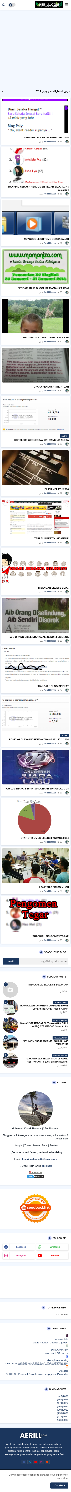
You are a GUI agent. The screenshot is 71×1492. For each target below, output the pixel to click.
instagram (21, 1255)
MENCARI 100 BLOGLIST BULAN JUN (48, 984)
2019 (62, 1420)
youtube (55, 1255)
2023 (62, 1406)
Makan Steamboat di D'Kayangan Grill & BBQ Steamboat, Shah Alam (44, 1025)
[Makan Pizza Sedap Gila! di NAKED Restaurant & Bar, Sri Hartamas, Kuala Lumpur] (10, 1060)
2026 (63, 1396)
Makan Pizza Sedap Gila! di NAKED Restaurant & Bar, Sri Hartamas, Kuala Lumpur (47, 1061)
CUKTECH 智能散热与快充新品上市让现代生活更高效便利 (37, 1363)
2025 (62, 1399)
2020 (62, 1416)
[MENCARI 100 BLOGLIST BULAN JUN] (10, 990)
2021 (62, 1413)
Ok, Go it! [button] (59, 1485)
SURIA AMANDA (59, 1349)
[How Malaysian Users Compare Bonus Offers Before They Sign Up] (10, 1007)
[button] (3, 4)
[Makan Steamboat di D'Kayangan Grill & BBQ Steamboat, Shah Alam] (10, 1025)
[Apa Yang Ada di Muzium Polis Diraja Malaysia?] (10, 1043)
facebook (21, 1247)
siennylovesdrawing (57, 1360)
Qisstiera (63, 1370)
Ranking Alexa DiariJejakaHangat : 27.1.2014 (39, 739)
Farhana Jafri (61, 1339)
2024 (62, 1403)
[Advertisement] (35, 48)
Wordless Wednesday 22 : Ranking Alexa (41, 440)
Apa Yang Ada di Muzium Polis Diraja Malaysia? (45, 1042)
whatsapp (55, 1247)
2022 (62, 1409)
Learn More (62, 1478)
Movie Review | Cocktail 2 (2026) (50, 1342)
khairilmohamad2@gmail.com (39, 1159)
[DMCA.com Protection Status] (35, 1177)
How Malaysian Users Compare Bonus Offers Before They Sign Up (44, 1007)
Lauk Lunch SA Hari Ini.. (55, 1353)
